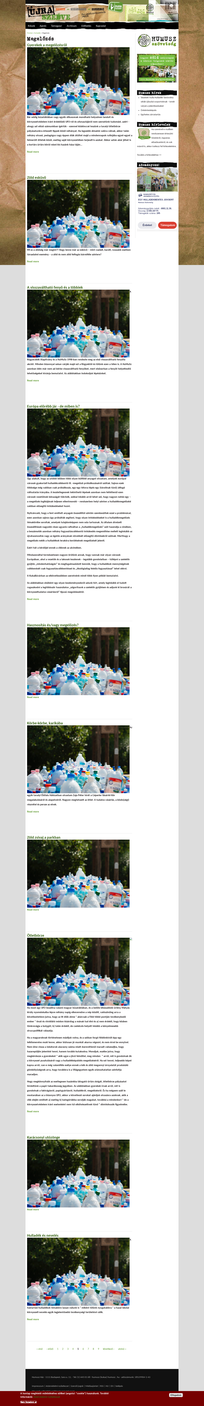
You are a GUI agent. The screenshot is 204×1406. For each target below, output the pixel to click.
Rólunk (31, 26)
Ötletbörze (35, 936)
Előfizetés (86, 26)
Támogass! (56, 26)
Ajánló (43, 26)
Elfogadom (176, 1395)
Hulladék (37, 33)
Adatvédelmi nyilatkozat (57, 1386)
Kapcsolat (101, 26)
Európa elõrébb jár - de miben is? (53, 407)
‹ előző (49, 1349)
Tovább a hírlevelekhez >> (149, 155)
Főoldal (30, 33)
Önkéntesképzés (149, 110)
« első (39, 1349)
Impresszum (38, 1386)
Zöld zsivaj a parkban (43, 838)
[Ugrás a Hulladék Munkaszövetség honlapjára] (157, 47)
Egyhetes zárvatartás (150, 114)
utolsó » (122, 1349)
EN (112, 1386)
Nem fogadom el (28, 1402)
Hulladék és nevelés (42, 1236)
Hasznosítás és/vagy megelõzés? (53, 625)
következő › (108, 1349)
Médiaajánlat (91, 1386)
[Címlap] (102, 10)
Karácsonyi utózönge (43, 1138)
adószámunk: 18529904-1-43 (135, 1377)
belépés (119, 1386)
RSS (102, 1386)
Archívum (72, 26)
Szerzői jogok (77, 1386)
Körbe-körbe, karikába (45, 723)
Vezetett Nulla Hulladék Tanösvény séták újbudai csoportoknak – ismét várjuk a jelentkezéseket (158, 101)
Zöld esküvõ (36, 178)
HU (107, 1386)
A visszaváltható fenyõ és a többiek (55, 288)
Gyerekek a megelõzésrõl (47, 45)
